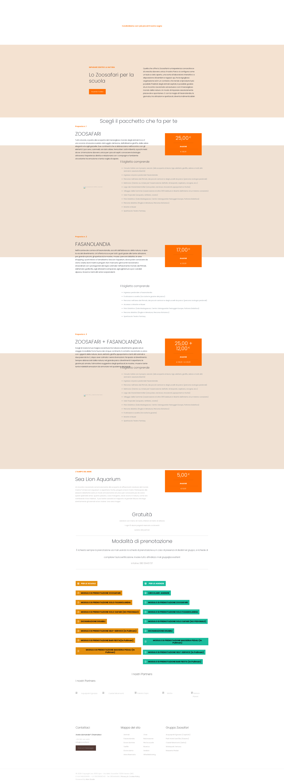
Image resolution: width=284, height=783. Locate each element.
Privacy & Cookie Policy (130, 776)
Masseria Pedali (172, 750)
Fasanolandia (129, 738)
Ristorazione (148, 738)
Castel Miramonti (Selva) (176, 742)
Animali (126, 734)
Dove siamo (128, 750)
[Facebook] (191, 773)
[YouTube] (197, 773)
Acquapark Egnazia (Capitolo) (178, 734)
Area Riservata (130, 754)
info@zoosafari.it (82, 742)
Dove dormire (129, 742)
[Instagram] (200, 773)
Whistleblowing (149, 754)
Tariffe (126, 746)
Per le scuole (148, 742)
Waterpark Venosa (173, 746)
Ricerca (146, 746)
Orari (145, 734)
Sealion (146, 750)
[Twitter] (194, 773)
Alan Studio (90, 779)
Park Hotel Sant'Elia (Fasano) (177, 738)
